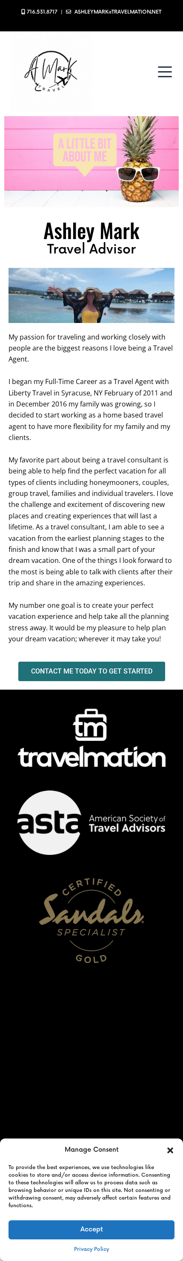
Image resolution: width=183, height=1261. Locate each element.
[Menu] (165, 72)
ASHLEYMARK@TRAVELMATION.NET (117, 12)
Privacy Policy (91, 1249)
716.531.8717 (42, 12)
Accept (91, 1229)
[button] (170, 1150)
